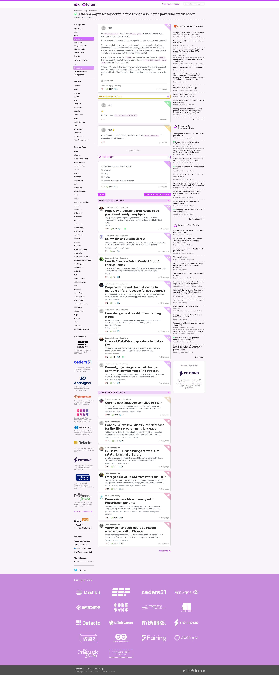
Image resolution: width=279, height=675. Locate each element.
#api (76, 315)
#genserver (78, 180)
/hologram (78, 107)
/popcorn (77, 133)
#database (116, 438)
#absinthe (78, 188)
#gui (132, 486)
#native (138, 486)
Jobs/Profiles (79, 53)
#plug (84, 17)
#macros (77, 206)
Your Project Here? (81, 140)
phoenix (107, 170)
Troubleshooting (80, 71)
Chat (76, 36)
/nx (75, 100)
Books (191, 352)
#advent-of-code (81, 304)
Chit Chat (191, 105)
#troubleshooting (81, 159)
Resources (78, 42)
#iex (75, 286)
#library (108, 438)
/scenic (77, 111)
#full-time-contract (81, 257)
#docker (77, 246)
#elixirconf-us (79, 278)
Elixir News (78, 29)
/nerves (108, 486)
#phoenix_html (80, 282)
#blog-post (78, 267)
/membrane (78, 115)
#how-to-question (81, 202)
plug (106, 174)
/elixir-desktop (79, 122)
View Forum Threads (170, 4)
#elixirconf (78, 213)
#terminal (121, 463)
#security (77, 326)
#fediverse (117, 540)
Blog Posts (190, 45)
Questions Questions (196, 219)
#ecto (76, 151)
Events (77, 56)
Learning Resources (180, 63)
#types (132, 412)
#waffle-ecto (124, 248)
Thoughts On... (79, 75)
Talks (190, 235)
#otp (76, 195)
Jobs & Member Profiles (181, 37)
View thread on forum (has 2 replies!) (117, 166)
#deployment (79, 166)
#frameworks (124, 486)
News (107, 422)
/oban (76, 97)
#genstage (78, 293)
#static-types (110, 412)
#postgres (78, 209)
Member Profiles (196, 37)
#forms (77, 318)
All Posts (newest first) (84, 552)
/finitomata (78, 129)
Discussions (126, 399)
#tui (127, 463)
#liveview (127, 512)
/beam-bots (78, 137)
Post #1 (164, 120)
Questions (93, 11)
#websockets (79, 297)
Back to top (163, 551)
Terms (97, 672)
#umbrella (78, 253)
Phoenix (191, 26)
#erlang (77, 173)
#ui (121, 512)
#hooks (134, 512)
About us (79, 525)
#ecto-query (79, 264)
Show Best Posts (82, 545)
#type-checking (122, 412)
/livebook (108, 354)
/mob (76, 118)
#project (125, 540)
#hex (76, 322)
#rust (114, 463)
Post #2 (164, 143)
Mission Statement (83, 528)
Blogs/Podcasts (80, 46)
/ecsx (76, 126)
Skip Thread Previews (84, 561)
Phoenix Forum (198, 120)
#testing (91, 17)
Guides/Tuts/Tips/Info (196, 63)
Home (106, 181)
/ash (106, 380)
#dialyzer (77, 242)
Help (88, 669)
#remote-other (80, 191)
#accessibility (144, 512)
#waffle (115, 248)
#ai (75, 275)
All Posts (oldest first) (83, 548)
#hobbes (135, 438)
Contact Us (78, 669)
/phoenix (77, 17)
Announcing (115, 422)
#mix (76, 184)
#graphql (77, 289)
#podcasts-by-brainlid (82, 260)
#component (155, 512)
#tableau (108, 514)
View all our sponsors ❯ (83, 511)
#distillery (78, 307)
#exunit (77, 220)
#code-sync (78, 228)
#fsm (139, 412)
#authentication (80, 249)
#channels (116, 300)
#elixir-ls (77, 271)
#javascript (78, 231)
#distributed (125, 438)
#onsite (77, 238)
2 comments (108, 81)
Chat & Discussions (112, 399)
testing (107, 177)
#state (144, 486)
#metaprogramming (81, 329)
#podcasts (78, 235)
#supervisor (78, 300)
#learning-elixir (79, 162)
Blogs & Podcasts (179, 45)
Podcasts (190, 245)
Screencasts (193, 90)
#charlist (116, 354)
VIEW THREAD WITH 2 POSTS (157, 194)
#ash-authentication (117, 380)
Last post (163, 187)
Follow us (82, 570)
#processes (78, 311)
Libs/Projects (79, 49)
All (75, 65)
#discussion (78, 224)
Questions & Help (80, 11)
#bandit (116, 328)
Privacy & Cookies (108, 672)
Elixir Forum (193, 225)
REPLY (101, 194)
